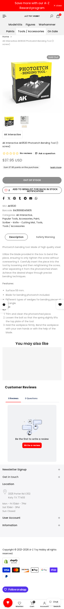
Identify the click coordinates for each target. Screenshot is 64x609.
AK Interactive (12, 134)
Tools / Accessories (13, 226)
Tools (39, 222)
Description (16, 237)
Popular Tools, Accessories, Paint (20, 218)
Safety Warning (45, 237)
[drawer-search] (51, 16)
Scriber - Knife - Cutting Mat (18, 222)
